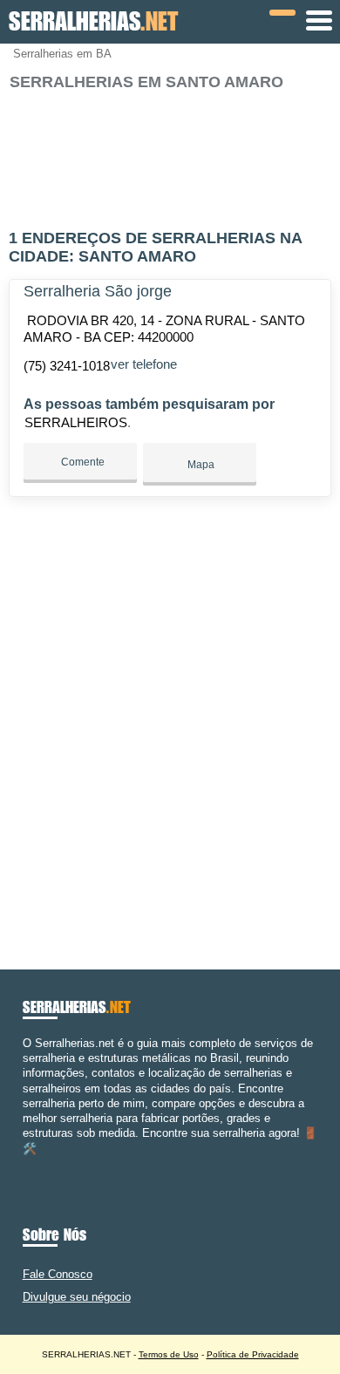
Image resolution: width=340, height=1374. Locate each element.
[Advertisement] (170, 153)
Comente (81, 462)
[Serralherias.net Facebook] (27, 1163)
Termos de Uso (169, 1354)
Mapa (199, 465)
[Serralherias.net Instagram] (42, 1163)
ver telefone (144, 364)
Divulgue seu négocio (77, 1296)
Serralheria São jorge (98, 291)
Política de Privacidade (253, 1354)
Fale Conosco (57, 1274)
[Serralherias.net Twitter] (34, 1163)
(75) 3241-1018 (67, 365)
